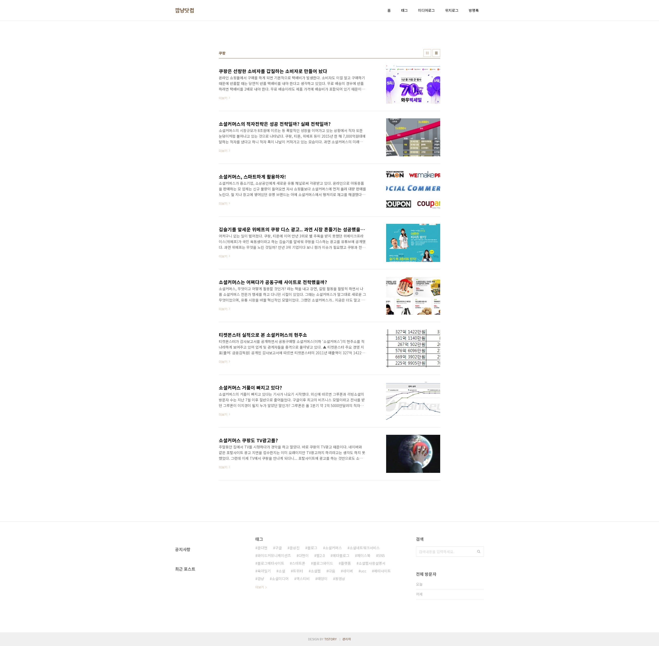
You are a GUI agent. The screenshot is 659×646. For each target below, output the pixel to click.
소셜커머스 (333, 547)
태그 (404, 10)
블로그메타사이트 (270, 563)
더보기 (259, 587)
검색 (479, 551)
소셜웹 (316, 570)
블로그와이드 (323, 563)
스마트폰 (298, 563)
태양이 (322, 578)
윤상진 (295, 547)
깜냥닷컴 (184, 10)
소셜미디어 (280, 578)
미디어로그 (426, 10)
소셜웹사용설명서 (372, 563)
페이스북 (363, 555)
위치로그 (451, 10)
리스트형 (436, 53)
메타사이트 (382, 570)
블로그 (312, 547)
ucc (363, 570)
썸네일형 (427, 53)
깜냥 (260, 578)
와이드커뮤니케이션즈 (274, 555)
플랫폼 (346, 563)
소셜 (282, 570)
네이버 (348, 570)
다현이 (304, 555)
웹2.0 (320, 555)
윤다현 (262, 547)
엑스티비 (303, 578)
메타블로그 (341, 555)
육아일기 (264, 570)
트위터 (298, 570)
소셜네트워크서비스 (365, 547)
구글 (278, 547)
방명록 (474, 10)
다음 (331, 570)
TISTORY (330, 639)
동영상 (340, 578)
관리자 (346, 639)
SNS (381, 555)
